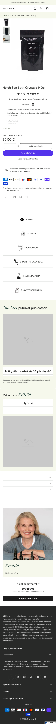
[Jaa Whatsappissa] (20, 197)
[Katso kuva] (6, 22)
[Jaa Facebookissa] (9, 197)
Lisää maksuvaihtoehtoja (28, 159)
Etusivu (6, 15)
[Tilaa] (50, 654)
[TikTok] (31, 677)
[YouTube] (38, 677)
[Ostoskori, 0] (41, 8)
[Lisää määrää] (14, 146)
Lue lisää (6, 128)
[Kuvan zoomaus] (32, 50)
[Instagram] (24, 677)
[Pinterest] (18, 677)
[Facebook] (11, 677)
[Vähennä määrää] (5, 146)
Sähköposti (8, 654)
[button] (52, 8)
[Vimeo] (45, 677)
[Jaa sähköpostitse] (26, 197)
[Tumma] (46, 8)
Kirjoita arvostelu (28, 598)
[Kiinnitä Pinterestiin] (15, 197)
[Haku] (35, 8)
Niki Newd (31, 719)
